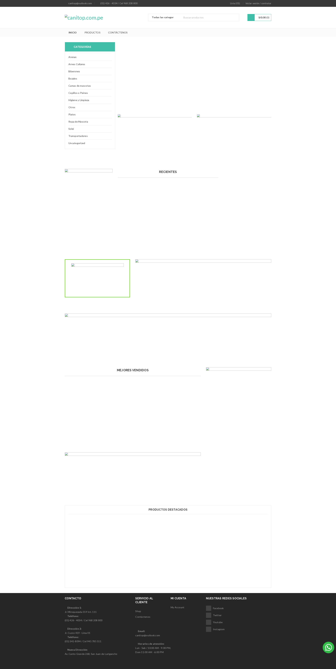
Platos (72, 114)
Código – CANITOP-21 (168, 574)
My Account (177, 607)
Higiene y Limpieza (78, 100)
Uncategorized (76, 143)
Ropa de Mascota (78, 121)
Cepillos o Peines (78, 92)
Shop (138, 611)
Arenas (72, 56)
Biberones (74, 71)
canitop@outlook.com (147, 635)
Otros (71, 107)
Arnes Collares (76, 64)
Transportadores (78, 135)
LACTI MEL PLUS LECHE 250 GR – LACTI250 (132, 439)
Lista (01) (235, 3)
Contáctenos (142, 616)
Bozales (72, 78)
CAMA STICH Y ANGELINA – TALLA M (168, 240)
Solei (71, 128)
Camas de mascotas (79, 85)
